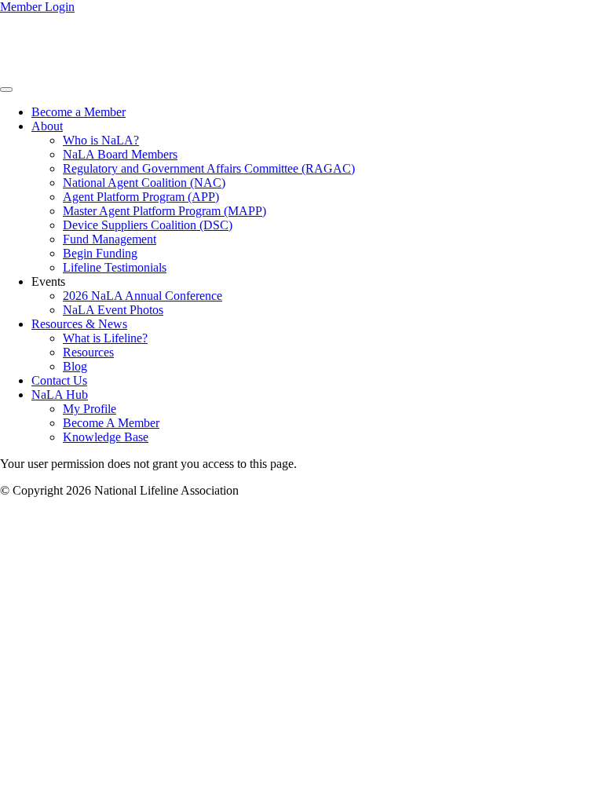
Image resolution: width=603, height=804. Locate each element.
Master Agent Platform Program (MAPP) (164, 210)
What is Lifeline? (105, 338)
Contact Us (59, 380)
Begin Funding (100, 253)
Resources (88, 352)
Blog (75, 366)
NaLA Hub (59, 394)
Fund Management (109, 239)
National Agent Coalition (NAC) (144, 182)
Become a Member (78, 112)
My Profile (89, 408)
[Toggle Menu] (6, 89)
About (47, 126)
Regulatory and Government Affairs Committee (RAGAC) (209, 168)
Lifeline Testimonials (114, 267)
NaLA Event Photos (113, 309)
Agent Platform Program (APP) (141, 196)
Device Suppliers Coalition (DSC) (147, 225)
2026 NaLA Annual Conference (142, 295)
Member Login (37, 6)
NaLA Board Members (120, 154)
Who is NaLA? (101, 140)
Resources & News (79, 324)
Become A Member (111, 422)
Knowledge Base (105, 437)
